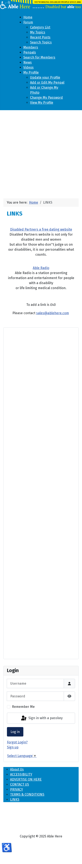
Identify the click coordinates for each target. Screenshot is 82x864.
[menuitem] (27, 17)
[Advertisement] (41, 152)
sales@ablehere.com (52, 313)
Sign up (13, 747)
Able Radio (41, 268)
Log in (15, 732)
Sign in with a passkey (45, 718)
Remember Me (23, 707)
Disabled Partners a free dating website (41, 229)
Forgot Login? (17, 742)
